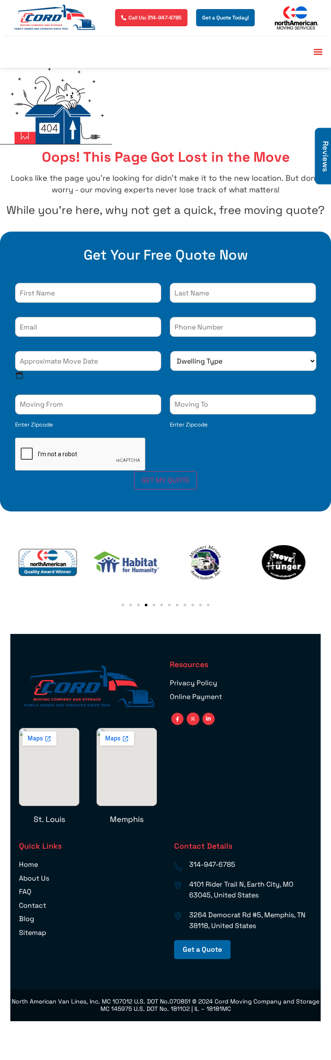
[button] (318, 52)
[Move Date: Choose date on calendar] (19, 375)
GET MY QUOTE (165, 480)
